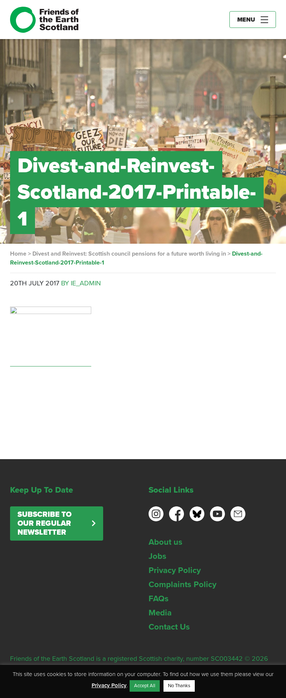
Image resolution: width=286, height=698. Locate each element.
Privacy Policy (175, 570)
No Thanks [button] (179, 686)
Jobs (157, 556)
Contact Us (169, 627)
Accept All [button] (144, 686)
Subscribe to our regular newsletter (45, 523)
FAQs (159, 598)
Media (160, 613)
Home (18, 253)
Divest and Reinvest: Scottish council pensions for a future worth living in (129, 253)
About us (165, 542)
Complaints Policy (182, 584)
